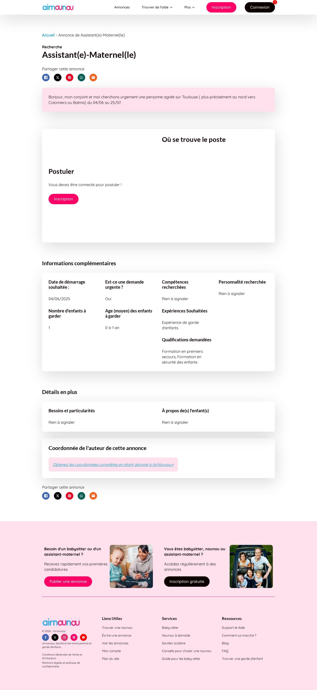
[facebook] (45, 637)
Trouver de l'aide (155, 7)
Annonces (122, 7)
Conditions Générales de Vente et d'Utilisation (62, 656)
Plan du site (110, 659)
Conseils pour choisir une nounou (187, 651)
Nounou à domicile (176, 635)
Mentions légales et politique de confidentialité (61, 664)
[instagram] (64, 637)
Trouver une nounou (117, 628)
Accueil (48, 35)
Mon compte (111, 651)
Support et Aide (233, 628)
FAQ (225, 651)
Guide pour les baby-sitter (181, 659)
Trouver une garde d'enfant (242, 659)
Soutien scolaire (173, 643)
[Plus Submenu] (194, 7)
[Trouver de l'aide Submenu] (172, 7)
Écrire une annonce (116, 635)
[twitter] (55, 637)
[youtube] (83, 637)
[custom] (74, 637)
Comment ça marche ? (239, 635)
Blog (225, 643)
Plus (187, 7)
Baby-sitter (170, 628)
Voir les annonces (115, 643)
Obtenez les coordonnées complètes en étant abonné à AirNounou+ (113, 464)
